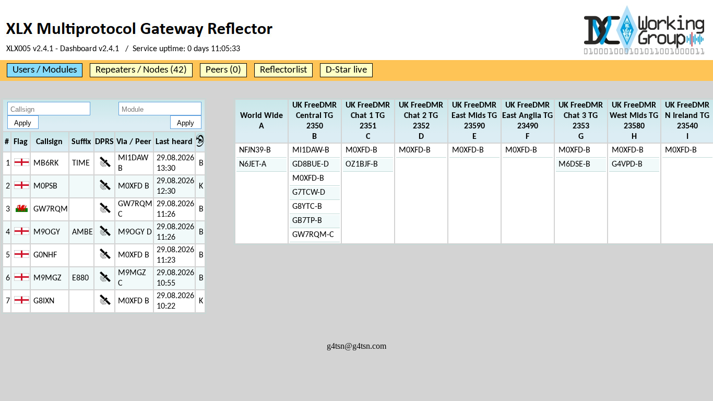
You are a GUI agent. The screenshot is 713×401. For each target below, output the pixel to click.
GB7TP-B (307, 221)
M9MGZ (47, 278)
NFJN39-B (255, 150)
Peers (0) (223, 70)
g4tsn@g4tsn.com (356, 345)
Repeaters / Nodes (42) (141, 70)
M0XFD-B (308, 178)
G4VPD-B (627, 164)
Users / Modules (45, 70)
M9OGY (46, 232)
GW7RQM (50, 209)
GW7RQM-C (313, 235)
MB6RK (45, 163)
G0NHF (45, 255)
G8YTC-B (307, 207)
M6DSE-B (574, 164)
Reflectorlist (283, 70)
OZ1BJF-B (362, 164)
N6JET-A (252, 164)
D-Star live (346, 70)
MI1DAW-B (310, 150)
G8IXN (43, 301)
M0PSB (45, 186)
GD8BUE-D (310, 164)
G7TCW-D (308, 192)
